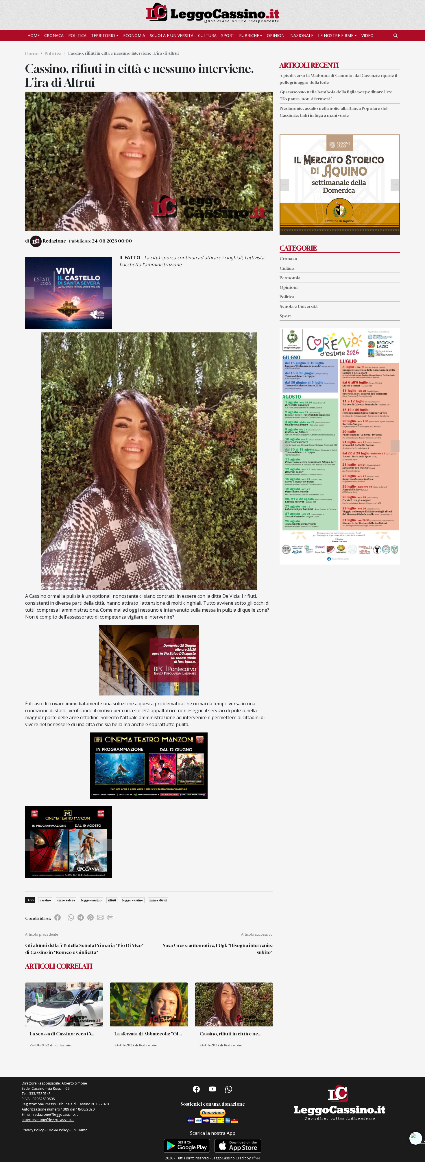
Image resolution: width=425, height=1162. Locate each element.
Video (367, 35)
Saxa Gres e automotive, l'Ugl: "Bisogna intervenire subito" (218, 948)
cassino (45, 900)
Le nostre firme (335, 35)
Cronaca (54, 35)
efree (256, 1158)
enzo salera (66, 900)
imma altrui (158, 900)
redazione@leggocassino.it (55, 1114)
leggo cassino (132, 900)
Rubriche (249, 35)
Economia (134, 35)
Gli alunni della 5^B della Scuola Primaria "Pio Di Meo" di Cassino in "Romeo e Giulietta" (84, 948)
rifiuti (112, 900)
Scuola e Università (171, 35)
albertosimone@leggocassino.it (48, 1119)
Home (33, 35)
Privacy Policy (33, 1130)
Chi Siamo (79, 1130)
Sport (227, 35)
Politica (77, 35)
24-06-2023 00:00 (112, 241)
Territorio (103, 35)
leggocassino (91, 900)
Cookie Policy (58, 1130)
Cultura (207, 35)
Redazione (54, 241)
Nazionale (301, 35)
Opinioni (276, 35)
